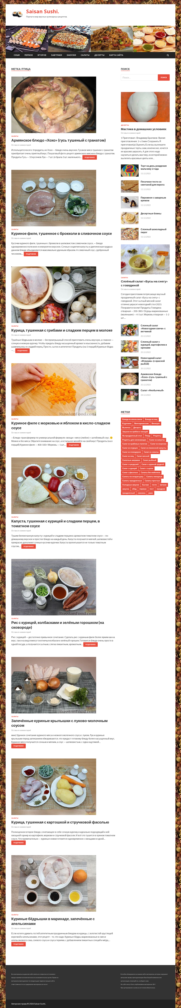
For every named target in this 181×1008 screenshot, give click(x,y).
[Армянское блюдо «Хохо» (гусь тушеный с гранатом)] (63, 106)
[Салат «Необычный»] (130, 400)
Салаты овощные (154, 476)
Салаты (85, 55)
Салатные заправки (131, 460)
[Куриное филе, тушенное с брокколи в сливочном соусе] (63, 199)
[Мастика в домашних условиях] (145, 122)
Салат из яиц (128, 456)
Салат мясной (143, 456)
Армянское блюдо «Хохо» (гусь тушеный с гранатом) (58, 140)
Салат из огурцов (130, 448)
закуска (125, 489)
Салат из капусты (157, 440)
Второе (42, 55)
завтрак (163, 485)
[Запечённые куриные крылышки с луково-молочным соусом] (63, 686)
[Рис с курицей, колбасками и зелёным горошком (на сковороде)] (63, 588)
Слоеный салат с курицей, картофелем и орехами (154, 344)
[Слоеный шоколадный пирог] (130, 239)
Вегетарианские (141, 423)
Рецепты (157, 436)
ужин (150, 493)
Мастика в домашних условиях (143, 129)
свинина (141, 493)
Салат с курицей (129, 468)
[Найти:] (145, 77)
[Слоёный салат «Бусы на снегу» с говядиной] (145, 275)
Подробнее (90, 157)
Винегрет (156, 423)
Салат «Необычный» (152, 390)
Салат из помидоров (131, 452)
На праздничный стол (132, 436)
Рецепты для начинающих (134, 440)
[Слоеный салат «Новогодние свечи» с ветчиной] (130, 335)
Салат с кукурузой (130, 464)
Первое (28, 55)
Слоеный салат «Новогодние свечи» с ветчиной (153, 328)
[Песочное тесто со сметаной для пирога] (130, 191)
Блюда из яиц (151, 419)
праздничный (128, 493)
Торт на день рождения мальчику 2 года (154, 167)
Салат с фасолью (130, 472)
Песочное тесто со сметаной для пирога (152, 183)
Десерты (99, 55)
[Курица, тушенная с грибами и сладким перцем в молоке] (63, 295)
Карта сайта (116, 55)
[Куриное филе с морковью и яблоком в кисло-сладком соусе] (63, 390)
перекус (143, 489)
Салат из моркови (158, 444)
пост (152, 489)
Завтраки (56, 55)
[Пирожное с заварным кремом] (130, 207)
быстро (145, 485)
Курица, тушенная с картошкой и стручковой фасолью (60, 822)
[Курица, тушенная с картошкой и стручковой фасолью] (63, 788)
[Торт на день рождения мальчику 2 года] (130, 175)
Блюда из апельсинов (132, 419)
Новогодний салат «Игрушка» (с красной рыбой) (153, 361)
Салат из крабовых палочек (134, 444)
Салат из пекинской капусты (153, 448)
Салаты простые (152, 480)
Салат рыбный (149, 460)
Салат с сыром (146, 468)
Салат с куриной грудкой (153, 464)
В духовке (126, 423)
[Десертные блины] (130, 223)
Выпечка (126, 427)
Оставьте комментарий (21, 145)
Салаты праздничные (132, 480)
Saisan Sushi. (42, 11)
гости (154, 485)
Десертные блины (151, 213)
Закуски (71, 55)
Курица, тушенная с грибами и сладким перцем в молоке (61, 330)
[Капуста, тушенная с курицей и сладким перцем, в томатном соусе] (63, 486)
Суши (17, 55)
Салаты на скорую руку (132, 476)
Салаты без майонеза (150, 472)
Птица (147, 436)
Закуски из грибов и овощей (135, 431)
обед (134, 489)
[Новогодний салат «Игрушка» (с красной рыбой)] (130, 367)
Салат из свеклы (151, 452)
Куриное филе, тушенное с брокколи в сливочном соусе (61, 233)
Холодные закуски (130, 485)
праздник (161, 489)
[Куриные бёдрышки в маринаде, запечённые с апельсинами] (63, 884)
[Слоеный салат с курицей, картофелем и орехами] (130, 351)
